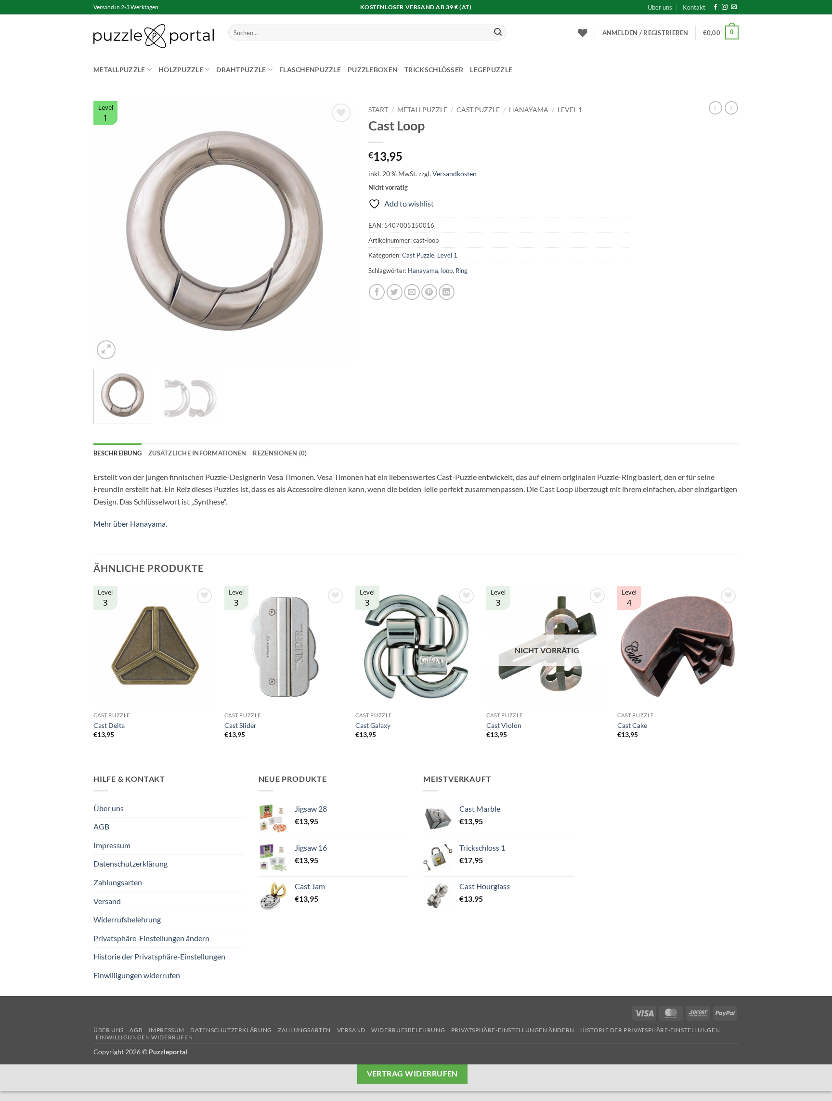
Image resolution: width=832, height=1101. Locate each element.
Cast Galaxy (372, 725)
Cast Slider (240, 725)
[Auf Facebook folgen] (715, 7)
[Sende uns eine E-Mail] (734, 7)
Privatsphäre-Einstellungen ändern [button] (151, 938)
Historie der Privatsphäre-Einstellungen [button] (159, 956)
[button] (645, 32)
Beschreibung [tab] (117, 453)
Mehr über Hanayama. (130, 523)
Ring (461, 270)
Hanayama (528, 110)
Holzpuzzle (180, 69)
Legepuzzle (491, 69)
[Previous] (110, 231)
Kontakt (694, 7)
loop (447, 270)
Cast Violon (503, 725)
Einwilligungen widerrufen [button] (136, 975)
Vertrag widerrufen (412, 1073)
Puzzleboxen (373, 69)
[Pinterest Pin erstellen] (429, 292)
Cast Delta (109, 725)
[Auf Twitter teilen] (395, 292)
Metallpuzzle (119, 69)
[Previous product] (731, 108)
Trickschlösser (433, 69)
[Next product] (715, 108)
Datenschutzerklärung (130, 863)
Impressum (111, 845)
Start (378, 110)
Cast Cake (632, 725)
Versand (107, 901)
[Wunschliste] (582, 32)
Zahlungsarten (117, 882)
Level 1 (570, 110)
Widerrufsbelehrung (127, 919)
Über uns (660, 7)
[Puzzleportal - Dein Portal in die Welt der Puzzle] (153, 36)
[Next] (336, 231)
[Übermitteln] (498, 33)
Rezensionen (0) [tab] (280, 453)
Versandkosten (454, 173)
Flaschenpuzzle (310, 69)
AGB (101, 826)
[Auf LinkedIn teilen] (447, 292)
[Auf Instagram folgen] (725, 7)
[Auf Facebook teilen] (377, 292)
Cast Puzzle (478, 110)
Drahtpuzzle (241, 69)
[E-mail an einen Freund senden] (412, 292)
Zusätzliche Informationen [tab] (197, 453)
